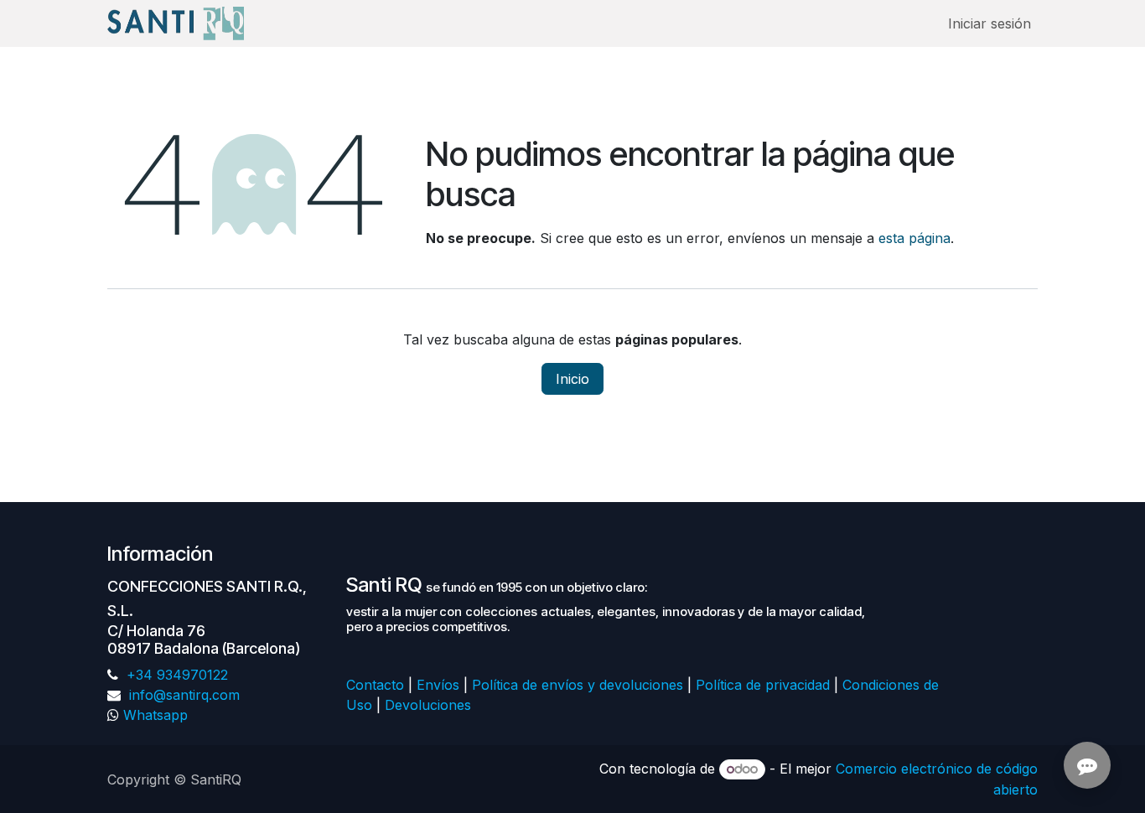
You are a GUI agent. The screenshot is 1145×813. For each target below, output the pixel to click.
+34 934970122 (175, 674)
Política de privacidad (763, 684)
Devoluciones (430, 704)
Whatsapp (155, 715)
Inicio (572, 378)
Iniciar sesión (989, 23)
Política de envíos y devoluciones (577, 684)
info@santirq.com (182, 694)
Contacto (375, 684)
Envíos (438, 684)
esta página (914, 238)
